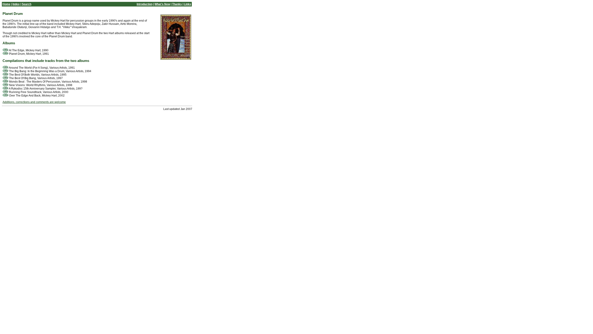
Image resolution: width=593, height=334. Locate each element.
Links (187, 4)
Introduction (144, 4)
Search (26, 4)
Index (16, 4)
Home (6, 4)
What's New (162, 4)
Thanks (177, 4)
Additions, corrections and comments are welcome (34, 102)
